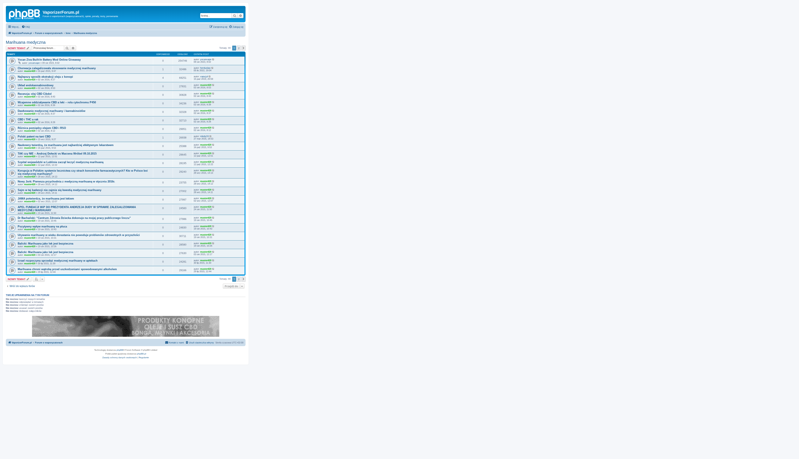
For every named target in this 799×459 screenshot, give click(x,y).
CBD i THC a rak (28, 119)
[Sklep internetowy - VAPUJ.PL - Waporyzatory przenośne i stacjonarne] (125, 326)
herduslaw (205, 68)
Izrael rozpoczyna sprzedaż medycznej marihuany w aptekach (58, 260)
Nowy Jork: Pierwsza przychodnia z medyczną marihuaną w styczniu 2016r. (66, 181)
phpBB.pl (141, 354)
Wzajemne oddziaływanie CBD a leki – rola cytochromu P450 (57, 102)
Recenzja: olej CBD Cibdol (35, 93)
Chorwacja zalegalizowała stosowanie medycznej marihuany (57, 68)
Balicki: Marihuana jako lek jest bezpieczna (45, 243)
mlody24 (204, 136)
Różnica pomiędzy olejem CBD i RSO (42, 128)
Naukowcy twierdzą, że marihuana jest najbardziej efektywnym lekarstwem (66, 145)
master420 (29, 71)
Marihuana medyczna (26, 42)
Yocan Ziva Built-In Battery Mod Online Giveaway (49, 59)
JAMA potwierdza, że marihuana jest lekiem (46, 198)
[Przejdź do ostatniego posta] (213, 59)
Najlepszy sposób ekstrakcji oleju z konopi (45, 76)
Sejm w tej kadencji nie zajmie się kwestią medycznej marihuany (59, 190)
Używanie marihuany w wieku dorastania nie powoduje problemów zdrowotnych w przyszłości (79, 235)
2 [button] (238, 48)
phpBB (120, 350)
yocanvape (34, 63)
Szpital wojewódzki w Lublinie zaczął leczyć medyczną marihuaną (60, 162)
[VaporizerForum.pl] (25, 13)
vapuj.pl (204, 76)
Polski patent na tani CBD (34, 136)
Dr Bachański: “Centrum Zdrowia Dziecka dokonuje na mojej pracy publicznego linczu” (74, 218)
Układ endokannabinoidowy (35, 85)
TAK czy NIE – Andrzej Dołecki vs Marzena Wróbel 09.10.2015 (57, 153)
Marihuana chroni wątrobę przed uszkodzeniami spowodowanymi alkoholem (67, 269)
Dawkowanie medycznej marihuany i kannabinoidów (51, 110)
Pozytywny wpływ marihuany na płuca (42, 226)
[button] (243, 48)
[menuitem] (26, 26)
